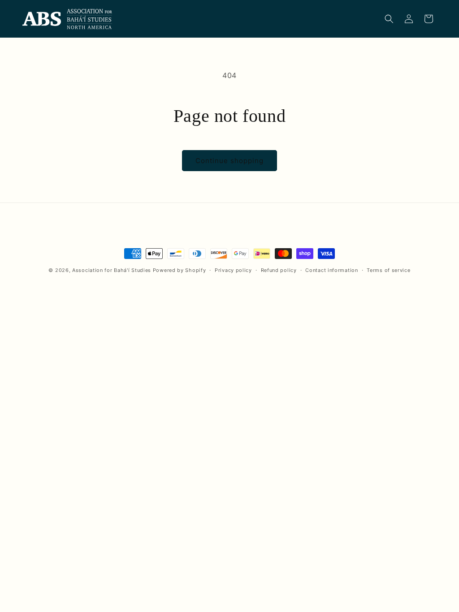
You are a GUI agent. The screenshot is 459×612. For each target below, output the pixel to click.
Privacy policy (233, 270)
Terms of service (388, 270)
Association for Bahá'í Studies (111, 270)
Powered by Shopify (179, 270)
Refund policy (279, 270)
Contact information (331, 270)
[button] (389, 19)
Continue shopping (229, 160)
